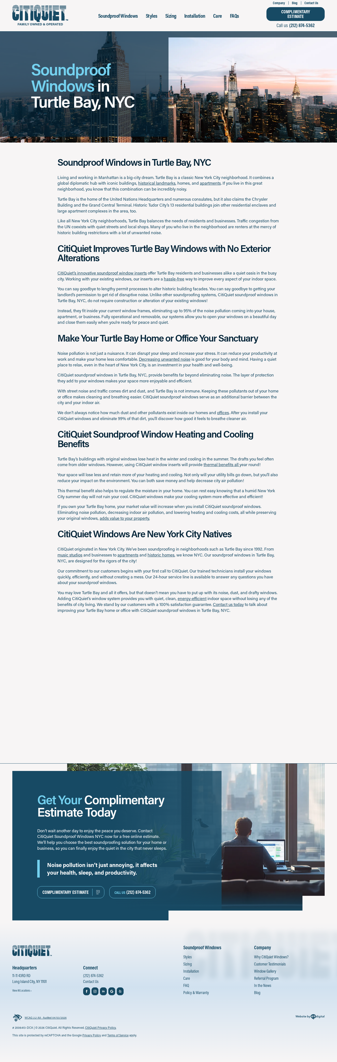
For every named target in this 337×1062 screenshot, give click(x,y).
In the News (262, 985)
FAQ (186, 985)
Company (279, 3)
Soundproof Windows (118, 15)
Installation (194, 15)
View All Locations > (22, 990)
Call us (296, 25)
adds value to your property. (125, 518)
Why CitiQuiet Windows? (271, 956)
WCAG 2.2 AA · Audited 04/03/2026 (46, 1017)
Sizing (170, 15)
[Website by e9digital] (310, 1017)
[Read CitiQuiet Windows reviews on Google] (111, 991)
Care (217, 15)
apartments (210, 183)
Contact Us (311, 3)
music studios (69, 554)
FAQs (234, 15)
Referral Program (266, 978)
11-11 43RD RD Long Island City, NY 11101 (29, 978)
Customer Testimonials (270, 963)
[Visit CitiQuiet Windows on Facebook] (86, 991)
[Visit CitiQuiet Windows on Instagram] (95, 991)
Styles (151, 15)
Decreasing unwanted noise (164, 359)
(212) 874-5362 (93, 975)
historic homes (161, 554)
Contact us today (228, 604)
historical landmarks (156, 183)
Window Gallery (265, 971)
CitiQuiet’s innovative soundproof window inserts (102, 273)
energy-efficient (192, 598)
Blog (295, 3)
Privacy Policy (91, 1035)
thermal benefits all (222, 464)
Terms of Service (118, 1035)
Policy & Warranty (196, 992)
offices (223, 412)
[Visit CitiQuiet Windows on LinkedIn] (103, 991)
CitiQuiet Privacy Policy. (100, 1027)
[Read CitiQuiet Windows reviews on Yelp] (120, 991)
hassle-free (174, 278)
